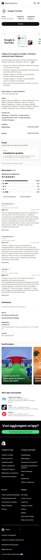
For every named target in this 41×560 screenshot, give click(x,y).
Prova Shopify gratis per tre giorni (20, 432)
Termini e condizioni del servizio (13, 540)
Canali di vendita (7, 455)
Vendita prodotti (7, 462)
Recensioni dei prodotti (29, 462)
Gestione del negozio (9, 476)
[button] (20, 399)
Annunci (4, 133)
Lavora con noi (26, 498)
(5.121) (22, 18)
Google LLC (30, 18)
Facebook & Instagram (14, 397)
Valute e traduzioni (27, 482)
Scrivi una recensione (9, 196)
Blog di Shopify (7, 505)
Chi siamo (24, 495)
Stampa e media (26, 505)
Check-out (5, 115)
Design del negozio (8, 469)
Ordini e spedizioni (8, 466)
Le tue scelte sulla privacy (11, 554)
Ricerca (4, 509)
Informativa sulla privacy (10, 315)
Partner (23, 509)
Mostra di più (5, 230)
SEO (22, 475)
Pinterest (10, 412)
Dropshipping (25, 455)
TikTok (10, 405)
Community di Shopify (9, 502)
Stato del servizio (27, 520)
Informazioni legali (27, 516)
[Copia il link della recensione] (14, 204)
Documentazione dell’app (10, 318)
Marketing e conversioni (10, 473)
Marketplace (6, 127)
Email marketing (26, 471)
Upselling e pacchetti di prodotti (29, 467)
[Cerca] (35, 3)
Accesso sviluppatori (9, 535)
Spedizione (25, 478)
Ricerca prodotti (7, 458)
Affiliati (23, 513)
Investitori (24, 502)
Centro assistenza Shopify (11, 495)
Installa (20, 24)
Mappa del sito (7, 549)
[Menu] (38, 3)
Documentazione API (9, 498)
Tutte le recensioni (25, 196)
